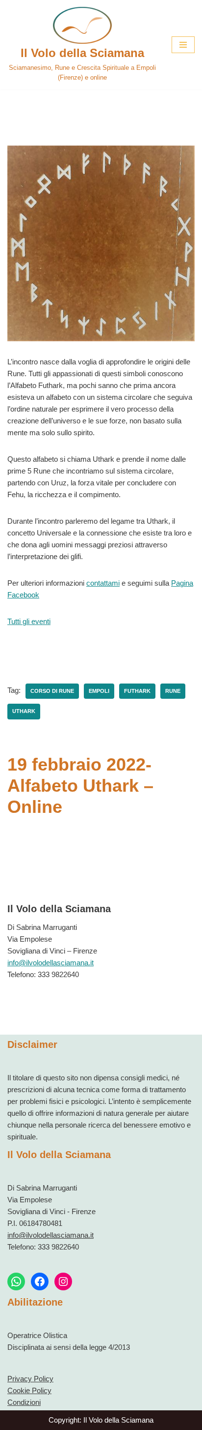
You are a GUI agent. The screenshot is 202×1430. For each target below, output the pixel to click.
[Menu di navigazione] (183, 44)
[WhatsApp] (16, 1281)
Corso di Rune (52, 691)
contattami (103, 583)
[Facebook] (40, 1281)
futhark (137, 691)
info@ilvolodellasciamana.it (50, 962)
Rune (172, 691)
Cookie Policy (29, 1390)
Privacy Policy (30, 1378)
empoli (99, 691)
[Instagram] (63, 1281)
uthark (23, 711)
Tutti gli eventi (28, 621)
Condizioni (24, 1402)
